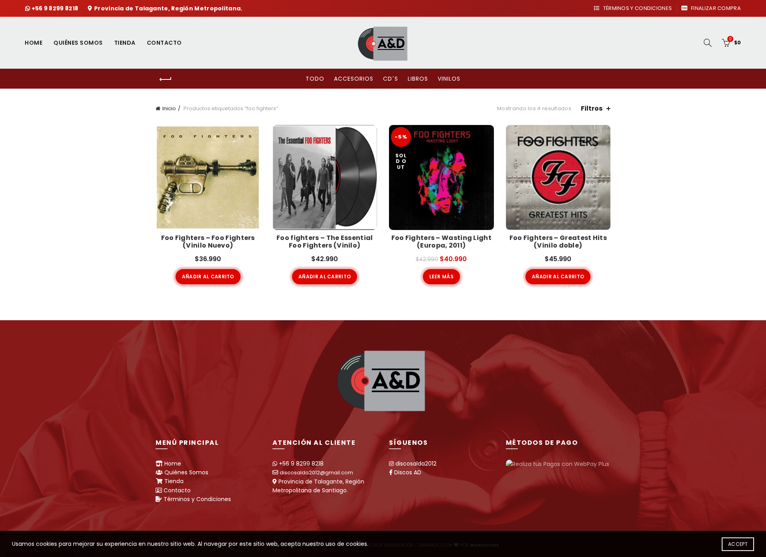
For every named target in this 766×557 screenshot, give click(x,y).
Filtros (591, 108)
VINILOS (449, 79)
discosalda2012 (415, 464)
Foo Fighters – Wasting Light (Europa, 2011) (441, 241)
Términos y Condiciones (637, 8)
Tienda (125, 43)
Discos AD (407, 472)
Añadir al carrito (208, 276)
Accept (738, 544)
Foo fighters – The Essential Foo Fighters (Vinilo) (324, 241)
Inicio (169, 108)
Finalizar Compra (715, 8)
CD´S (390, 79)
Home (33, 43)
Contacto (164, 43)
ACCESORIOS (353, 79)
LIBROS (418, 79)
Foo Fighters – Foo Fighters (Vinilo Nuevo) (208, 241)
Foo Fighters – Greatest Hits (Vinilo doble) (558, 241)
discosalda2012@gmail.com (316, 472)
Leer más (441, 276)
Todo (315, 79)
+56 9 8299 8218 (56, 8)
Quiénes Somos (78, 43)
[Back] (166, 79)
